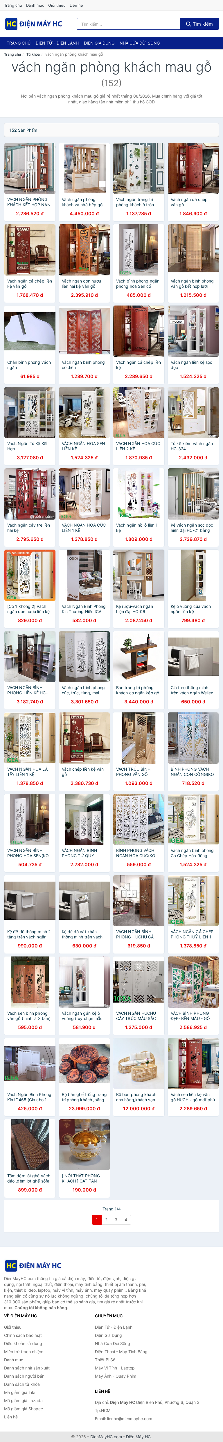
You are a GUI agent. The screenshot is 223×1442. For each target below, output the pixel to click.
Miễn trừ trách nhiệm (23, 1351)
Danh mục (35, 5)
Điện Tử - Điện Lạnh (57, 42)
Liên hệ (76, 5)
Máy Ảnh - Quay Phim (115, 1376)
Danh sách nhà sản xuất (27, 1367)
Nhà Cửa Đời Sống (140, 42)
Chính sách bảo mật (23, 1335)
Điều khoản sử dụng (23, 1343)
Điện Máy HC (138, 1436)
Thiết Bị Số (105, 1359)
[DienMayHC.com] (33, 24)
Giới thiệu (57, 5)
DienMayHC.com (106, 1436)
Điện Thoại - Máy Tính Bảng (121, 1351)
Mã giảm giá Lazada (23, 1400)
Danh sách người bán (24, 1376)
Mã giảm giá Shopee (23, 1408)
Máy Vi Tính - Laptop (115, 1367)
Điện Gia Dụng (99, 42)
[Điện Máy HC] (33, 1266)
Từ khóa (33, 54)
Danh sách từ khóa (22, 1384)
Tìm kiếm (202, 24)
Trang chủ (13, 5)
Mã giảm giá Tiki (19, 1392)
